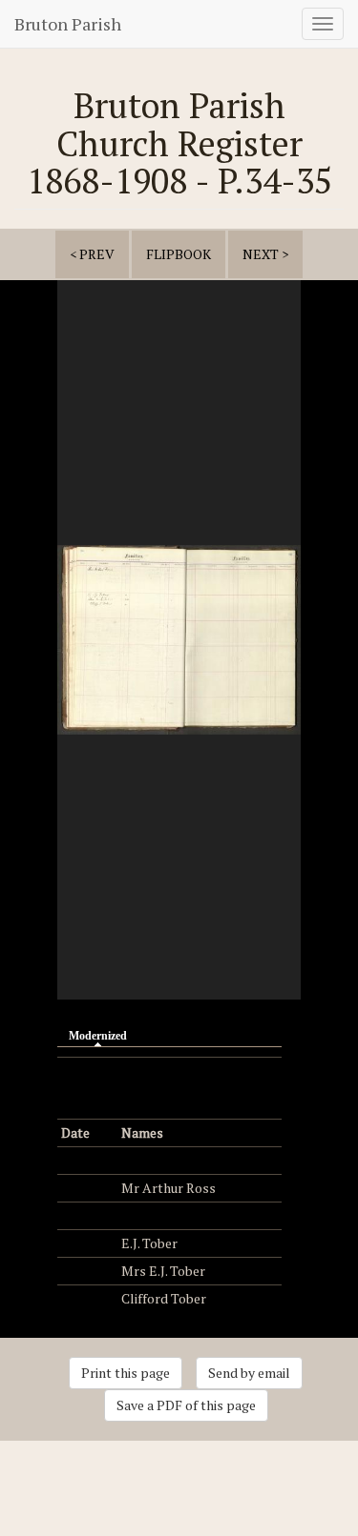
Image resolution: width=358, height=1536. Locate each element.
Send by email (249, 1373)
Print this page (125, 1373)
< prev (92, 254)
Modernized (103, 1035)
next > (265, 254)
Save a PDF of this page (186, 1405)
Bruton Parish (67, 23)
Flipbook (178, 254)
